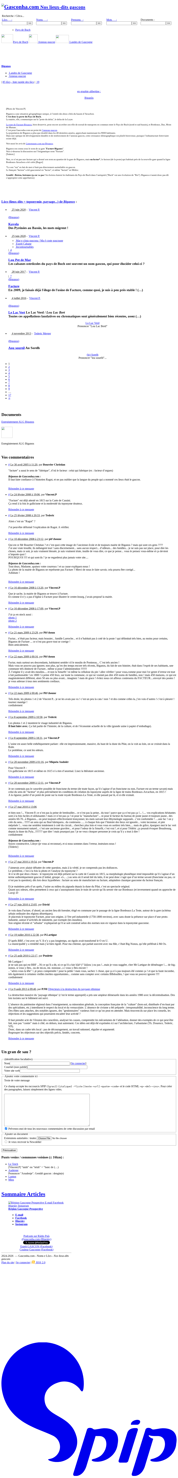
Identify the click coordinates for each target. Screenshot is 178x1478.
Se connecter (78, 1063)
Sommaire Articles (23, 1194)
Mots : (111, 19)
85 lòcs (6, 82)
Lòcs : (7, 19)
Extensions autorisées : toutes (20, 1138)
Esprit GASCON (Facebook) (36, 1246)
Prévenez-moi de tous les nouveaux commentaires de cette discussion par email (51, 1128)
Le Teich (13, 1164)
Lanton (12, 1176)
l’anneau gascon (49, 130)
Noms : (42, 19)
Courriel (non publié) (15, 1067)
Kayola (13, 224)
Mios (11, 1179)
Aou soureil (16, 348)
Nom (7, 1063)
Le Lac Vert (16, 312)
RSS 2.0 (40, 1262)
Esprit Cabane (23, 243)
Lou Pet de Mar (19, 260)
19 (37, 82)
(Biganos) (13, 217)
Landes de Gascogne (80, 42)
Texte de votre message (17, 1080)
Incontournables (24, 246)
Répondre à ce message (21, 488)
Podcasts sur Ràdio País (36, 1236)
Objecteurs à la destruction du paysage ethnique (74, 989)
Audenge (13, 1170)
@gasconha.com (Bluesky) (36, 1239)
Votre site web (12, 1070)
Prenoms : (77, 19)
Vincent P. (34, 209)
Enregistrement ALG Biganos (17, 421)
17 (9, 395)
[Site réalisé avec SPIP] (89, 1475)
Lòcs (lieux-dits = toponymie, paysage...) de (38, 201)
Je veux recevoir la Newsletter (24, 1141)
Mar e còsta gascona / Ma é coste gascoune (39, 240)
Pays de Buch (22, 29)
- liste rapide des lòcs (22, 82)
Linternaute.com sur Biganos (39, 143)
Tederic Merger (42, 333)
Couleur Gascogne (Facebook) (36, 1249)
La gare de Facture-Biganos (19, 124)
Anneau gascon (46, 42)
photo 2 (12, 620)
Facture (13, 286)
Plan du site (7, 1262)
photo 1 (12, 617)
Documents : (148, 19)
